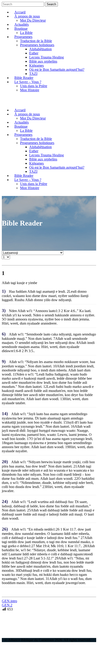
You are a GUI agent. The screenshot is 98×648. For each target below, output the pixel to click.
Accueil (20, 12)
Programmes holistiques (37, 45)
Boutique (21, 28)
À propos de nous (27, 16)
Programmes (23, 37)
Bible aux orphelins (43, 61)
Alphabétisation (40, 49)
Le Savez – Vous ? (27, 82)
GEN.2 (7, 605)
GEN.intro (9, 601)
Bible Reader (23, 78)
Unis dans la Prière (33, 86)
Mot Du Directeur (33, 20)
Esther (33, 53)
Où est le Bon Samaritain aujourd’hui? (56, 69)
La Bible (26, 33)
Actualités (21, 24)
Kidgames (36, 65)
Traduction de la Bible (36, 41)
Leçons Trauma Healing (46, 57)
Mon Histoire (29, 90)
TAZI (33, 74)
